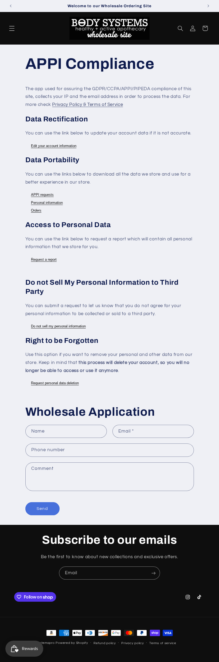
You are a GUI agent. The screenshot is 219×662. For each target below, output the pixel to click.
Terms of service (162, 643)
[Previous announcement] (11, 6)
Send (42, 508)
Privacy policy (132, 643)
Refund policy (104, 643)
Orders (36, 210)
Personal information (47, 203)
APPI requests (42, 195)
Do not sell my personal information (58, 326)
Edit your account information (53, 146)
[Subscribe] (153, 573)
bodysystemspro (41, 642)
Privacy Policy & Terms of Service (87, 104)
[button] (12, 28)
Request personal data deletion (55, 383)
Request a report (44, 259)
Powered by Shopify (72, 642)
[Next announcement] (208, 6)
